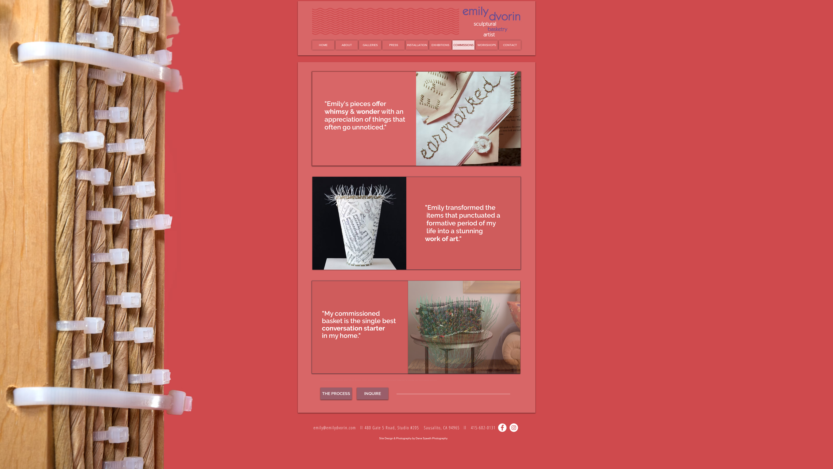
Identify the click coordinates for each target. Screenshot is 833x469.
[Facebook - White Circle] (502, 427)
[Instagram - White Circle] (514, 427)
